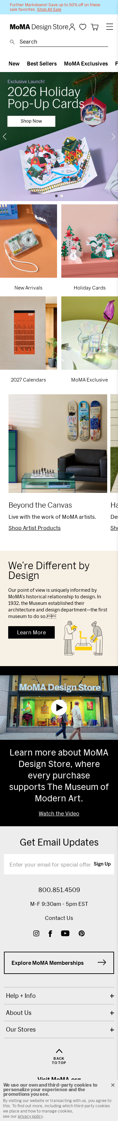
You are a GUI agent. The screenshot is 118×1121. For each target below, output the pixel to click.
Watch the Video (58, 813)
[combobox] (64, 43)
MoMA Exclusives (86, 63)
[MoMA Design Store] (39, 27)
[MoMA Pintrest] (81, 934)
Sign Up (102, 864)
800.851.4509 (59, 889)
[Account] (72, 27)
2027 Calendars (28, 380)
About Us (18, 1012)
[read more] (59, 136)
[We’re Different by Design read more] (59, 608)
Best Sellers (42, 63)
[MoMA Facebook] (50, 934)
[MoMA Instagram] (36, 934)
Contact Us (59, 918)
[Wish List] (83, 26)
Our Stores (21, 1029)
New (14, 63)
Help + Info (21, 995)
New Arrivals (28, 287)
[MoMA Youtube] (65, 934)
